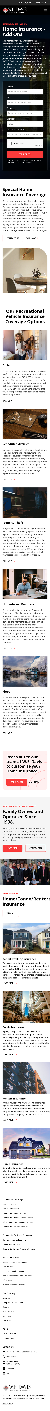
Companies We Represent (13, 1302)
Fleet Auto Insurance (11, 1208)
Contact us (35, 848)
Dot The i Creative (38, 1398)
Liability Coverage (9, 1204)
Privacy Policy (8, 1404)
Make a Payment (9, 1334)
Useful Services (8, 1311)
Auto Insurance (8, 1267)
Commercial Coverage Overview (15, 1226)
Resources (7, 1316)
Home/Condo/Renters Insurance (15, 1262)
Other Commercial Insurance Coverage (18, 1222)
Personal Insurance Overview (14, 1285)
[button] (45, 10)
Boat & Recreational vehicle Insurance (18, 1276)
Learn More (12, 848)
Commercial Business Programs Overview (19, 1249)
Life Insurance (8, 1280)
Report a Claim (8, 1338)
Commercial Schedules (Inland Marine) (18, 1217)
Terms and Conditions (24, 162)
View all (11, 913)
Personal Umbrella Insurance (14, 1271)
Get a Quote (16, 782)
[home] (15, 10)
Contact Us (13, 238)
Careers (6, 1307)
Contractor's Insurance (11, 1244)
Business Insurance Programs (14, 1240)
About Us (6, 1298)
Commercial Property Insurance (15, 1213)
